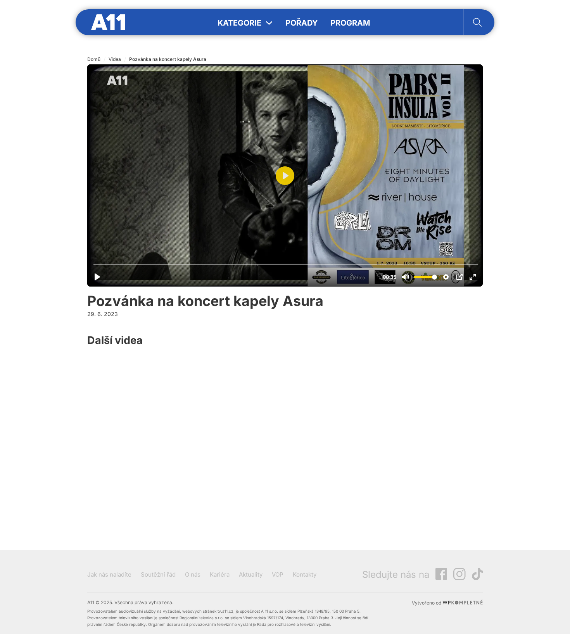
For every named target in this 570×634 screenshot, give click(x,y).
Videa (115, 59)
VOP (277, 574)
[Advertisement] (424, 418)
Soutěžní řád (158, 574)
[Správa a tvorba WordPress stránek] (462, 603)
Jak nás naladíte (109, 574)
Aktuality (251, 574)
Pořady (301, 23)
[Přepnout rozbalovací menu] (269, 23)
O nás (192, 574)
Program (350, 23)
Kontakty (304, 574)
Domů (93, 59)
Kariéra (220, 574)
